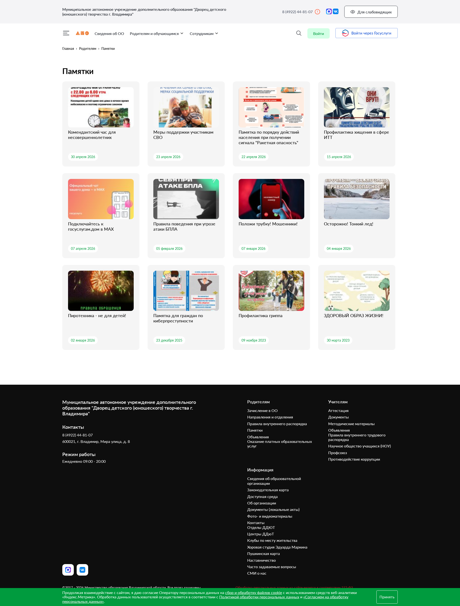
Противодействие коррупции (354, 459)
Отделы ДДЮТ (261, 527)
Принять (387, 597)
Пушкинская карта (263, 553)
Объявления (258, 436)
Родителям (87, 48)
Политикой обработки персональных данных (259, 597)
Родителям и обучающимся (154, 33)
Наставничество (261, 560)
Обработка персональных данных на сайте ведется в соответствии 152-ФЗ (294, 588)
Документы (338, 417)
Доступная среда (262, 496)
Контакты (255, 522)
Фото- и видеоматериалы (269, 516)
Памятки (108, 48)
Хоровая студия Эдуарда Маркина (277, 547)
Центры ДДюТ (260, 534)
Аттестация (338, 410)
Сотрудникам (201, 33)
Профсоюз (337, 452)
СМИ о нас (256, 573)
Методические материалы (351, 423)
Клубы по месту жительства (272, 540)
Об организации (261, 503)
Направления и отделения (270, 417)
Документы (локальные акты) (273, 509)
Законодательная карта (268, 489)
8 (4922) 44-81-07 (297, 11)
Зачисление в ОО (262, 410)
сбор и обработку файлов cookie (253, 592)
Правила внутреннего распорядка (277, 423)
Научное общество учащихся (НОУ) (359, 446)
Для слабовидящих (374, 12)
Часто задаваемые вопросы (271, 566)
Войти (318, 33)
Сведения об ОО (109, 33)
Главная (68, 48)
